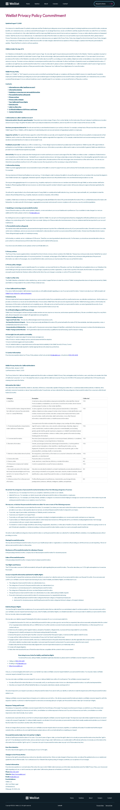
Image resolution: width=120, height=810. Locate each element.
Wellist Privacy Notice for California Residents (18, 293)
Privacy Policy (100, 805)
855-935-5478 (20, 661)
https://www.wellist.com (16, 666)
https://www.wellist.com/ (18, 774)
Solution (37, 4)
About (46, 4)
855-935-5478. (73, 355)
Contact (65, 4)
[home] (12, 4)
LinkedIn (60, 805)
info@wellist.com (35, 213)
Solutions (81, 798)
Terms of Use (109, 805)
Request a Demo (101, 4)
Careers (55, 4)
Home (28, 4)
